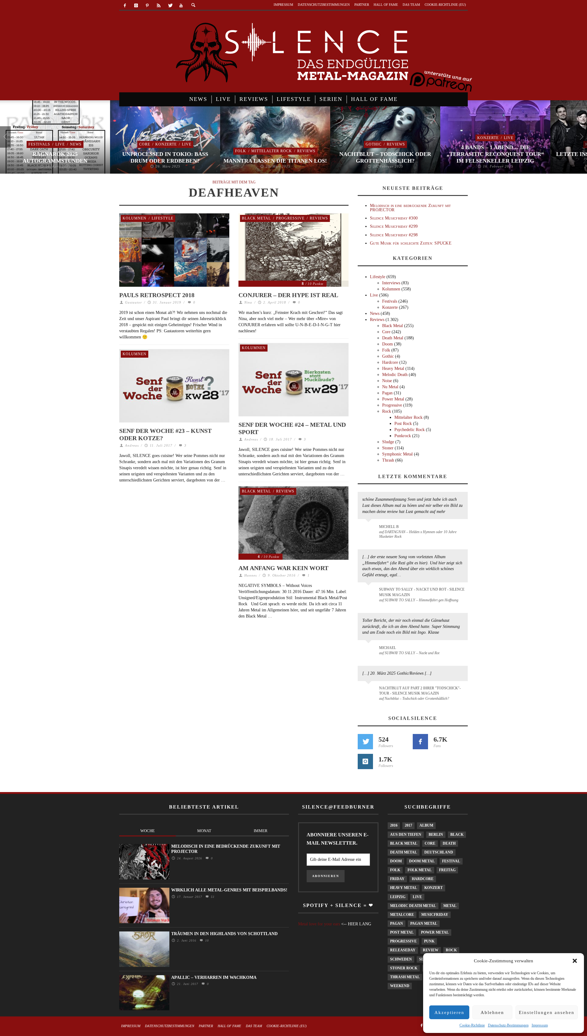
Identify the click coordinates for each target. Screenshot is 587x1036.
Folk (240, 151)
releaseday (402, 950)
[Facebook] (125, 6)
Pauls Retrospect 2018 (156, 295)
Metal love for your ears (319, 924)
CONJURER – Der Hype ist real (288, 295)
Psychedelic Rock (409, 429)
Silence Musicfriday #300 (394, 218)
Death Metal (392, 338)
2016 (393, 825)
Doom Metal (422, 861)
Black (456, 834)
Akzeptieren (449, 1012)
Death (449, 843)
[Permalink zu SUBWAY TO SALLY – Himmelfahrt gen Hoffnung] (369, 593)
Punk (429, 941)
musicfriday (434, 914)
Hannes (250, 575)
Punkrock (402, 435)
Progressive (290, 218)
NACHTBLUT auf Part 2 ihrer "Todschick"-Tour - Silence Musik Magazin (420, 690)
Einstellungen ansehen (546, 1012)
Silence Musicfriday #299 (394, 226)
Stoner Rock (403, 968)
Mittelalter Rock (271, 151)
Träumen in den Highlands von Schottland (224, 933)
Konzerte (166, 144)
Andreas (251, 439)
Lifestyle (162, 218)
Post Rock (403, 423)
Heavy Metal (393, 368)
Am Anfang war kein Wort (283, 568)
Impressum (540, 1025)
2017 (408, 825)
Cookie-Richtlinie (472, 1025)
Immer (261, 830)
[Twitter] (169, 6)
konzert (433, 888)
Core (144, 144)
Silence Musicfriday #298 (394, 235)
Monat (204, 830)
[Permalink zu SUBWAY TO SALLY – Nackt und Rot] (369, 651)
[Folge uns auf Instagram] (365, 761)
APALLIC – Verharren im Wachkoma (214, 977)
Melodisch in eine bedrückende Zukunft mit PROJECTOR (410, 207)
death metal (403, 852)
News (76, 144)
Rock (386, 411)
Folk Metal (420, 870)
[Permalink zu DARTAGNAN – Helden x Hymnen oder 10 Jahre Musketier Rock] (369, 530)
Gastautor (133, 302)
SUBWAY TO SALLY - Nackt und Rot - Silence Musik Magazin (421, 592)
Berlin (436, 834)
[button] (575, 961)
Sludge (388, 442)
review (430, 950)
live (417, 897)
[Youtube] (181, 6)
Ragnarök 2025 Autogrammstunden (55, 157)
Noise (387, 380)
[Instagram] (136, 6)
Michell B (389, 527)
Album (426, 825)
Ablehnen (492, 1012)
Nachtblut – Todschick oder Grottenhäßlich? (385, 157)
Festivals (39, 144)
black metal (403, 843)
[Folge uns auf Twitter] (365, 741)
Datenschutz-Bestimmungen (508, 1025)
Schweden (401, 959)
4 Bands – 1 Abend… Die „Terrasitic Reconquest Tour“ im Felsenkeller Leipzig (495, 154)
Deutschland (438, 852)
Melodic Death (395, 374)
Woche (147, 830)
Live (60, 144)
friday (397, 879)
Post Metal (402, 932)
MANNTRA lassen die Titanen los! (275, 161)
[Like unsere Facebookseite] (420, 741)
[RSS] (158, 6)
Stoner (387, 448)
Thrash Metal (405, 977)
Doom (387, 344)
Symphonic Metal (397, 454)
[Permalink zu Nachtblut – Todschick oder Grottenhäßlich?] (369, 692)
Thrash (388, 460)
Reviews (306, 151)
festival (451, 861)
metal (449, 906)
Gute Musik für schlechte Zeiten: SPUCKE (411, 243)
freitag (447, 870)
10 (206, 940)
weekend (399, 986)
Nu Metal (390, 387)
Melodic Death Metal (413, 906)
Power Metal (393, 399)
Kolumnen (134, 218)
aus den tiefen (405, 834)
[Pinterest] (147, 6)
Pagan (387, 393)
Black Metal (256, 218)
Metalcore (402, 914)
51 (212, 896)
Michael (387, 648)
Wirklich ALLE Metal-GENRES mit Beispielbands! (229, 890)
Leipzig (397, 897)
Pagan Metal (423, 923)
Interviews (391, 283)
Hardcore (390, 362)
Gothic (374, 144)
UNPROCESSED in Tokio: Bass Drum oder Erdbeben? (165, 157)
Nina (248, 302)
